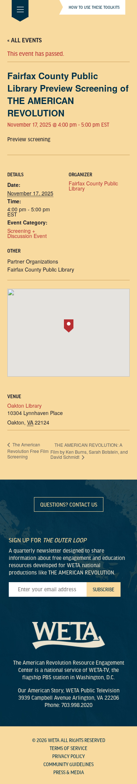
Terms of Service (68, 748)
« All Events (24, 40)
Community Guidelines (68, 764)
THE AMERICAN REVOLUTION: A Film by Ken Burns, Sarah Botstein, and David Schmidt (89, 451)
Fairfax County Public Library (93, 186)
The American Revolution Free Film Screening (28, 450)
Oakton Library (24, 405)
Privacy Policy (68, 756)
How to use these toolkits (94, 7)
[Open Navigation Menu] (20, 8)
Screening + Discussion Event (27, 233)
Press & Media (68, 772)
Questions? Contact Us (68, 505)
